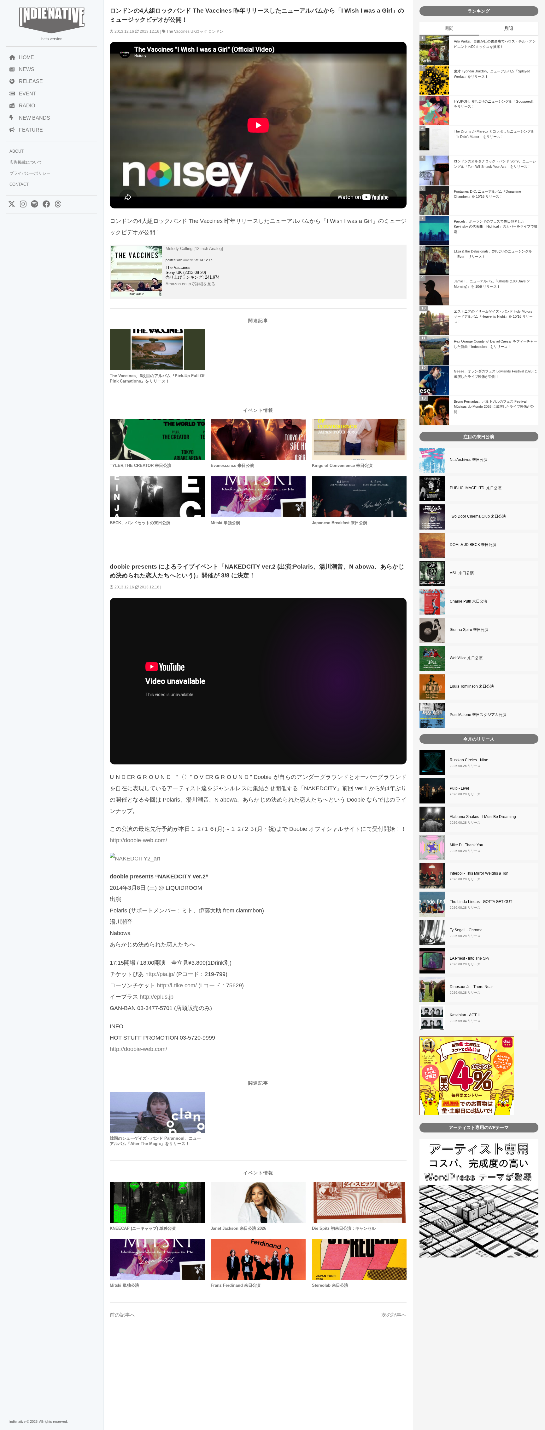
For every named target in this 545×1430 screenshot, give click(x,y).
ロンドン (215, 31)
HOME (26, 57)
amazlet (189, 260)
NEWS (26, 69)
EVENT (27, 93)
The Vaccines (178, 31)
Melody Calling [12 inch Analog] (194, 248)
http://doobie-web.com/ (138, 840)
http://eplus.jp (156, 997)
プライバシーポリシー (29, 173)
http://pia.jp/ (160, 974)
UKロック (198, 31)
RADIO (27, 105)
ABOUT (16, 151)
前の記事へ (122, 1315)
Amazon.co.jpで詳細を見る (190, 283)
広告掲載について (25, 162)
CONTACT (19, 184)
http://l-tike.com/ (177, 985)
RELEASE (31, 81)
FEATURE (31, 130)
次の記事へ (394, 1315)
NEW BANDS (34, 118)
